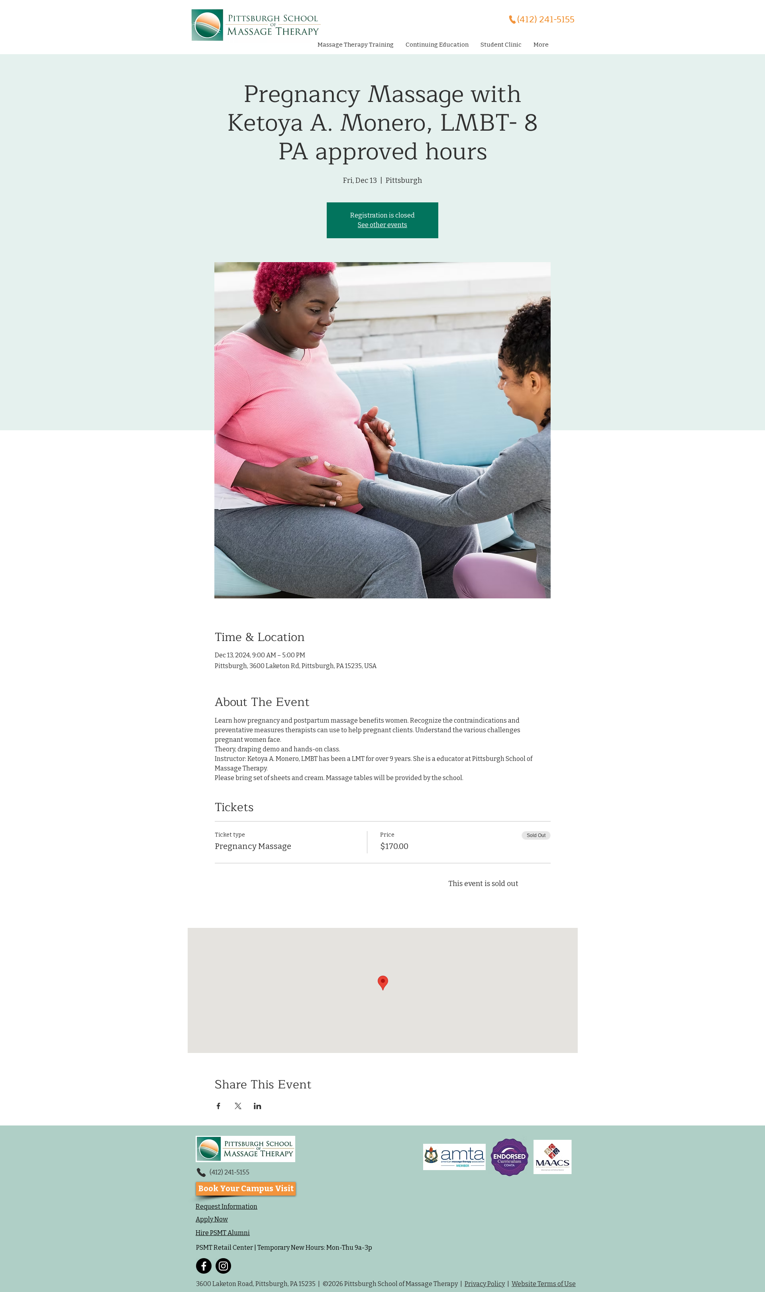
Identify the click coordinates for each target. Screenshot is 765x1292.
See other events (382, 225)
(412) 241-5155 (229, 1172)
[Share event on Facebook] (218, 1106)
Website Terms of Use (544, 1284)
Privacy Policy (485, 1284)
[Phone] (201, 1172)
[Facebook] (204, 1266)
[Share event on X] (238, 1106)
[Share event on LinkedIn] (257, 1106)
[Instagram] (223, 1266)
